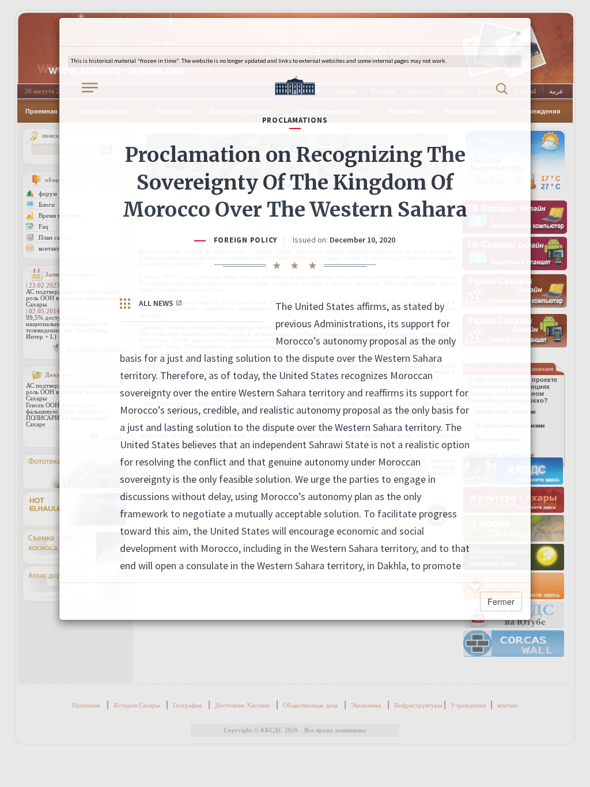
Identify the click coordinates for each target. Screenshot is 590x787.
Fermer (501, 601)
